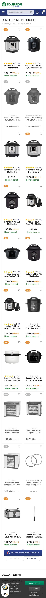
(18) (40, 272)
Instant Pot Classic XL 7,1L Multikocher (34, 379)
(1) (18, 376)
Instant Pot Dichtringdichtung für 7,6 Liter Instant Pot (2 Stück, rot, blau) (34, 483)
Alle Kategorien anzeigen (3, 12)
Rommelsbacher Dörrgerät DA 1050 (12, 483)
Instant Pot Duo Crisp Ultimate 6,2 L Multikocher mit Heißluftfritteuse (34, 327)
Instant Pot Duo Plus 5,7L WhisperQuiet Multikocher (33, 66)
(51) (19, 168)
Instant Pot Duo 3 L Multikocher (12, 171)
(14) (19, 272)
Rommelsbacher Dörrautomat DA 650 (12, 431)
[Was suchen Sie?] (31, 12)
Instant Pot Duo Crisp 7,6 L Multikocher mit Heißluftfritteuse (34, 223)
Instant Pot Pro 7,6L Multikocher (34, 275)
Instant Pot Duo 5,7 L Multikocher (12, 66)
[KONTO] (37, 12)
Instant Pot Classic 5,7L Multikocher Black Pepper (12, 119)
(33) (40, 115)
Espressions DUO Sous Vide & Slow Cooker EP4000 (12, 535)
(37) (40, 168)
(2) (19, 324)
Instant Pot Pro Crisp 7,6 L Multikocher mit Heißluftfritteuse (33, 119)
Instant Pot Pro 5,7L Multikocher (12, 223)
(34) (19, 63)
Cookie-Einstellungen (34, 594)
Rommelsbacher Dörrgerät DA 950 (34, 431)
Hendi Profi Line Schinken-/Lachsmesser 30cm (34, 535)
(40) (40, 220)
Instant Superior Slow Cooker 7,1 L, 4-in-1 (12, 275)
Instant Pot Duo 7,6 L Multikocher (34, 171)
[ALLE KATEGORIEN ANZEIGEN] (3, 12)
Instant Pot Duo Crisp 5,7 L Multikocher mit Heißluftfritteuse (12, 327)
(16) (40, 63)
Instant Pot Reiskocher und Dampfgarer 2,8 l (12, 379)
